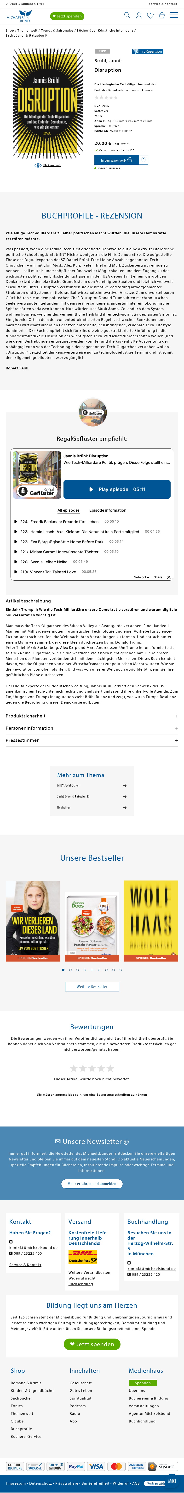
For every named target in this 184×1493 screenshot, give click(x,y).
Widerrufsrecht (82, 1278)
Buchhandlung (142, 1421)
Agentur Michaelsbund (149, 1413)
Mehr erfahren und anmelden (92, 1184)
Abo (73, 1421)
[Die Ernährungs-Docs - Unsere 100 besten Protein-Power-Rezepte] (92, 918)
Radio (75, 1413)
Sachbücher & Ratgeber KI (73, 796)
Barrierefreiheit (95, 1483)
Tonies (17, 1406)
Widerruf (121, 1483)
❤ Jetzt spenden (67, 16)
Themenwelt (22, 1413)
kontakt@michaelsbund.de (33, 1248)
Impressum (16, 1483)
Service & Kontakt (163, 3)
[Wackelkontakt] (151, 918)
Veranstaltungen (144, 1406)
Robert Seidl (17, 368)
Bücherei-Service (26, 1436)
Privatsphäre (66, 1483)
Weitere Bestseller (92, 986)
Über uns (137, 1391)
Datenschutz (40, 1483)
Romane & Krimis (26, 1383)
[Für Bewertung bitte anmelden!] (106, 98)
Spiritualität (81, 1398)
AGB (136, 1483)
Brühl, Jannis (108, 60)
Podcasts (78, 1406)
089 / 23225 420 (146, 1274)
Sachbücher (21, 1398)
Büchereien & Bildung (148, 1398)
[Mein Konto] (138, 15)
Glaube (17, 1421)
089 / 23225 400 (28, 1253)
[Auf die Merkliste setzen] (143, 160)
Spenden (143, 1383)
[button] (63, 970)
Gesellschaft (81, 1383)
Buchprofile (21, 1429)
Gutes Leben (81, 1391)
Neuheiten (64, 807)
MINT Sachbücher (68, 786)
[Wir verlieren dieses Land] (33, 918)
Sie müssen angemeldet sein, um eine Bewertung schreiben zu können (92, 1094)
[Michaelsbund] (19, 18)
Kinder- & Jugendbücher (33, 1391)
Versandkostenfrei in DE (29, 3)
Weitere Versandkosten (89, 1272)
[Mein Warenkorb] (161, 15)
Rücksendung (81, 1284)
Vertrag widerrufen (160, 1483)
